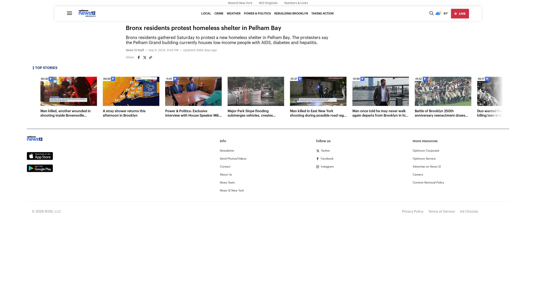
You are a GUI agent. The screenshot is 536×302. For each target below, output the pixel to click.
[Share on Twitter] (144, 57)
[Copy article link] (150, 57)
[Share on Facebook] (138, 57)
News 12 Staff (135, 50)
